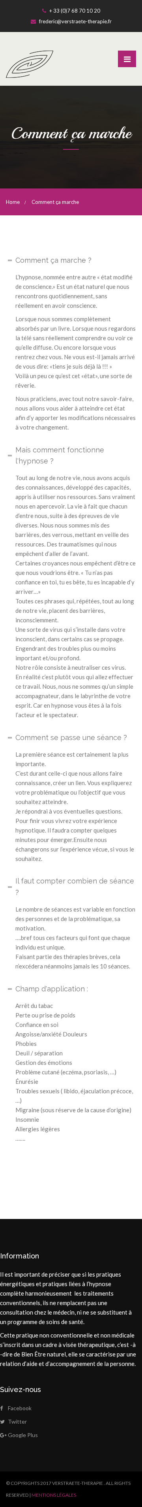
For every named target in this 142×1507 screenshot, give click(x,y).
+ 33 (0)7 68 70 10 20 (74, 11)
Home (13, 202)
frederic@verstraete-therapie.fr (75, 21)
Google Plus (23, 1435)
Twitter (17, 1421)
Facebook (20, 1408)
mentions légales (54, 1495)
